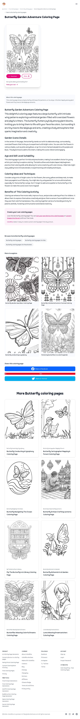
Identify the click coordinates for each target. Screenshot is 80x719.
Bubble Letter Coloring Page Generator (9, 695)
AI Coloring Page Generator (10, 654)
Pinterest (44, 657)
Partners (24, 676)
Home (5, 9)
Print (25, 76)
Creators (24, 663)
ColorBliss (10, 222)
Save (41, 373)
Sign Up (63, 654)
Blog (23, 667)
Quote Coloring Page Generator (8, 705)
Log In (62, 657)
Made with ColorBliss (28, 660)
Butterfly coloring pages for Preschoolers (19, 244)
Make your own (11, 84)
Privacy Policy (26, 688)
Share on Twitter (41, 379)
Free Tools (5, 678)
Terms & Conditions (28, 685)
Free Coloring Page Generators (8, 685)
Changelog (25, 673)
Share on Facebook (41, 369)
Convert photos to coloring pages (10, 658)
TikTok (43, 667)
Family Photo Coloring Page (10, 662)
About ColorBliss (27, 654)
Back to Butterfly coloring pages (16, 12)
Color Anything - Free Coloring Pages (67, 669)
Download (14, 76)
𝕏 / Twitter (44, 663)
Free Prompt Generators (9, 681)
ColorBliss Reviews (27, 657)
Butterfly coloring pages (26, 9)
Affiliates (25, 679)
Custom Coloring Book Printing (9, 666)
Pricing (4, 674)
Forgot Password (66, 660)
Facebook (44, 654)
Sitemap (24, 670)
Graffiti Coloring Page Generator (9, 690)
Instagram (44, 660)
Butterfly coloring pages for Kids (35, 240)
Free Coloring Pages (14, 9)
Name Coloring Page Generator (8, 700)
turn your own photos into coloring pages (50, 216)
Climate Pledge (26, 682)
